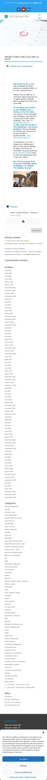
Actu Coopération (11, 515)
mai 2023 (8, 365)
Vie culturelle (9, 679)
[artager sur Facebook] (23, 221)
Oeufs (7, 630)
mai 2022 (8, 394)
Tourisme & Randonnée (13, 670)
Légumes (8, 610)
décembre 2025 (10, 288)
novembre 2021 (10, 408)
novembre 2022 (10, 380)
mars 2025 (8, 311)
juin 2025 (8, 302)
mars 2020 (8, 466)
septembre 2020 (10, 449)
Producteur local (10, 647)
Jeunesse (8, 604)
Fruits (7, 590)
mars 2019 (8, 489)
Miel (6, 618)
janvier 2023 (9, 374)
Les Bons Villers (10, 613)
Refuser (23, 765)
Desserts (8, 578)
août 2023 (8, 357)
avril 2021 (8, 428)
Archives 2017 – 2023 (12, 550)
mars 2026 (8, 279)
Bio (6, 558)
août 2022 (8, 388)
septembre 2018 (10, 494)
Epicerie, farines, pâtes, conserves (16, 581)
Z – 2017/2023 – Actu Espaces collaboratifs (19, 687)
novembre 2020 (10, 443)
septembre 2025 (10, 296)
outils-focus (9, 636)
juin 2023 (8, 362)
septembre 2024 (10, 325)
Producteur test (10, 650)
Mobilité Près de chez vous (14, 624)
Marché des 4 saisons (12, 616)
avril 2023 (8, 368)
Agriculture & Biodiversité (13, 541)
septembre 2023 (10, 354)
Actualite (8, 532)
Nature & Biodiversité (12, 627)
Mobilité (7, 621)
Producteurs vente (11, 656)
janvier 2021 (9, 437)
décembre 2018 (10, 492)
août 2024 (8, 328)
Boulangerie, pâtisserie (13, 564)
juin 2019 (8, 483)
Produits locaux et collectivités (15, 662)
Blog (6, 561)
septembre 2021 (10, 414)
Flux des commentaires (13, 702)
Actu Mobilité (9, 524)
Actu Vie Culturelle (11, 529)
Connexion (8, 697)
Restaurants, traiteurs (12, 664)
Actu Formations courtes (13, 518)
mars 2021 (8, 431)
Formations (9, 587)
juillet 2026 (8, 273)
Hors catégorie (10, 601)
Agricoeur (8, 535)
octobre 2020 (9, 446)
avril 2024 (8, 336)
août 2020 (8, 451)
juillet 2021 (8, 420)
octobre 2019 (9, 477)
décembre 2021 (10, 405)
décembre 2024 (10, 316)
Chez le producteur (11, 567)
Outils (7, 633)
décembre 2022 (10, 377)
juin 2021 (8, 423)
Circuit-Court (9, 570)
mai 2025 (8, 305)
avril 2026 (8, 276)
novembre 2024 (10, 319)
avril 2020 (8, 463)
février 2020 (9, 469)
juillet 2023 (8, 359)
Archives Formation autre (13, 552)
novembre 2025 (10, 291)
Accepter (23, 759)
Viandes (7, 673)
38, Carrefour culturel (23, 153)
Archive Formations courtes (14, 547)
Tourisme (8, 667)
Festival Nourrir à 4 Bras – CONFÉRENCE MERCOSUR (22, 254)
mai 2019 (8, 486)
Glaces (7, 598)
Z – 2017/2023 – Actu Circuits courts (17, 685)
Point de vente (9, 641)
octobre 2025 (9, 293)
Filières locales (10, 584)
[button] (43, 732)
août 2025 (8, 299)
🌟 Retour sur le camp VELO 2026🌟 (17, 241)
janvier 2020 (9, 471)
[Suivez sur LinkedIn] (28, 9)
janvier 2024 (9, 345)
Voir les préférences (23, 772)
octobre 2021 (9, 411)
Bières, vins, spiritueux (12, 555)
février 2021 (9, 434)
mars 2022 (8, 400)
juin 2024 (8, 331)
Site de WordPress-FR (12, 705)
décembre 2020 (10, 440)
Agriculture (8, 538)
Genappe (8, 595)
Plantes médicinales (11, 639)
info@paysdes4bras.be (25, 3)
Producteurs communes (13, 653)
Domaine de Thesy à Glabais (15, 249)
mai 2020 (8, 460)
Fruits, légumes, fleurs (12, 593)
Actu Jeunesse (9, 521)
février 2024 (9, 342)
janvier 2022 (9, 403)
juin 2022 (8, 391)
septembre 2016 (10, 497)
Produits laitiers (10, 659)
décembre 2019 (10, 474)
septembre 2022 (10, 385)
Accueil (7, 509)
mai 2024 (8, 334)
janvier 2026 (9, 285)
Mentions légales (30, 777)
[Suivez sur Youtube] (23, 9)
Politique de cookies (16, 777)
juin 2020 (8, 457)
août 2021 (8, 417)
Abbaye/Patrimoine (11, 506)
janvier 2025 (9, 314)
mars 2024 (8, 339)
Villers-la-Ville (9, 682)
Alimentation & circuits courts (15, 544)
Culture (7, 575)
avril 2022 (8, 397)
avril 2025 (8, 308)
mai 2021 (8, 426)
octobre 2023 (9, 351)
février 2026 (9, 282)
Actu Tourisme (10, 527)
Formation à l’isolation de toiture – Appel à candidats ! (23, 252)
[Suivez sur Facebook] (19, 9)
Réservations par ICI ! (21, 122)
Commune (8, 573)
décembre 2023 (10, 348)
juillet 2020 (8, 454)
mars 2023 (8, 371)
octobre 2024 (9, 322)
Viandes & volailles (11, 676)
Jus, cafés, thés (10, 607)
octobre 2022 (9, 382)
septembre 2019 (10, 480)
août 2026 (8, 270)
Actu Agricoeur (10, 512)
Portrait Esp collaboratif (13, 644)
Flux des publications (12, 699)
